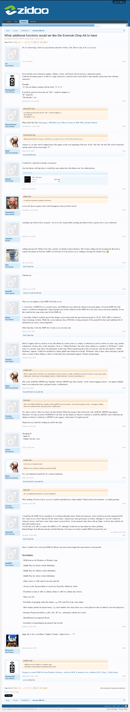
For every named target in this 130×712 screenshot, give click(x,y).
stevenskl (9, 532)
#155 (124, 477)
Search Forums (9, 25)
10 (41, 42)
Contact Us (107, 706)
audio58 (8, 291)
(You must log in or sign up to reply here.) (113, 688)
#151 (124, 357)
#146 (124, 210)
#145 (124, 189)
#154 (124, 447)
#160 (124, 676)
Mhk (35, 293)
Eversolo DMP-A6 (18, 38)
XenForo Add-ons (44, 709)
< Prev (15, 42)
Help (113, 706)
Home (9, 21)
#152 (124, 388)
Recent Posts (20, 25)
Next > (45, 42)
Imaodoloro (9, 212)
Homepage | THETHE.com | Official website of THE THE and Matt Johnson (68, 122)
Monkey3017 (10, 90)
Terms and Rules (112, 709)
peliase (8, 179)
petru (33, 38)
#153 (124, 426)
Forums (23, 21)
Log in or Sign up (119, 2)
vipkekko (8, 239)
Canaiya (8, 359)
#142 (124, 101)
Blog (16, 21)
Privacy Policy (123, 709)
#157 (124, 535)
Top (122, 706)
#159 (124, 648)
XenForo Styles (56, 709)
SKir (7, 265)
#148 (124, 263)
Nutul (7, 151)
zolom (7, 450)
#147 (124, 236)
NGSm (7, 318)
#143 (124, 126)
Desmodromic (10, 125)
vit (6, 64)
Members (33, 21)
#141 (124, 61)
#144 (124, 151)
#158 (124, 626)
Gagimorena (27, 293)
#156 (124, 503)
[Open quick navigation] (124, 30)
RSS (126, 706)
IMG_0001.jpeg (37, 177)
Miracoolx (9, 650)
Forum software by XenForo (20, 709)
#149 (124, 289)
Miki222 (25, 266)
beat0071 (8, 563)
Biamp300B (26, 155)
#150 (124, 331)
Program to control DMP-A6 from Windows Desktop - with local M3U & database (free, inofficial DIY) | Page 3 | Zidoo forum (70, 672)
